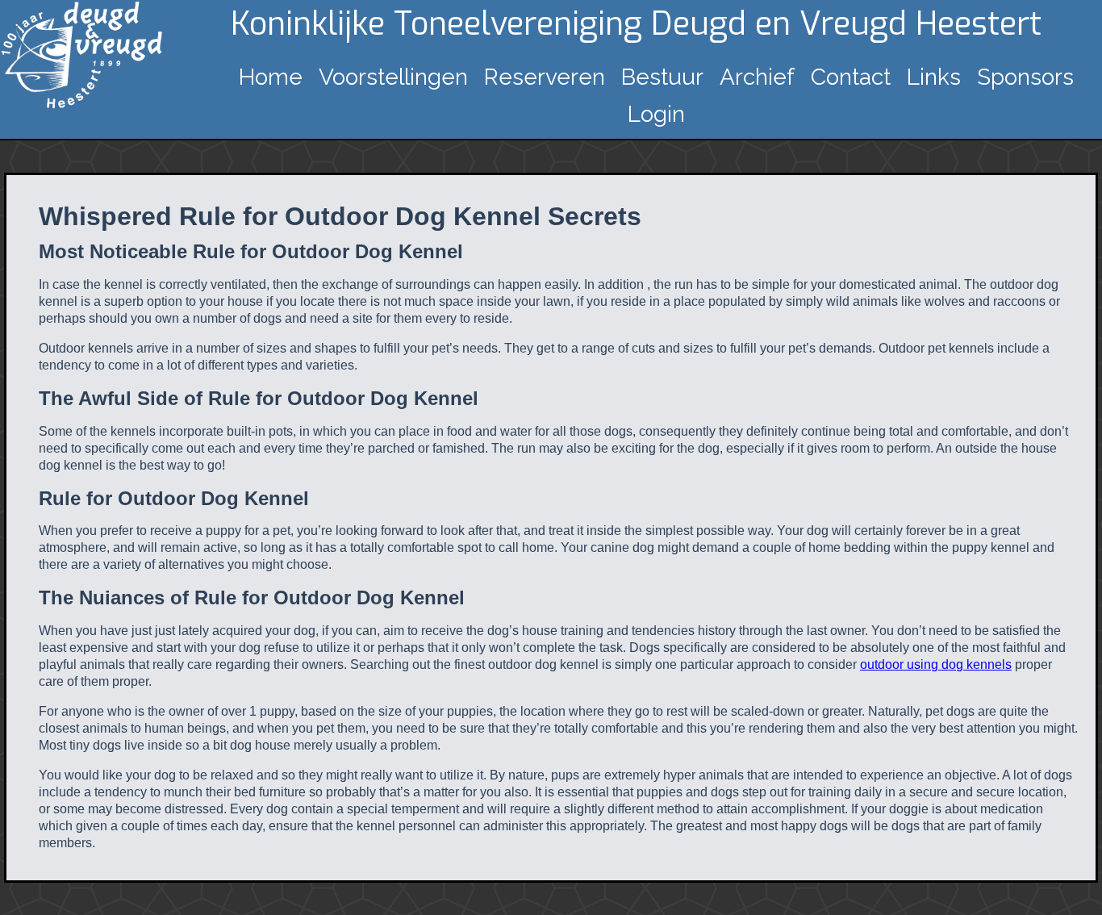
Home (271, 77)
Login (656, 114)
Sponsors (1025, 77)
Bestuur (662, 77)
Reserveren (544, 77)
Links (934, 77)
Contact (851, 77)
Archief (757, 77)
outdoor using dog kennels (936, 664)
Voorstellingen (393, 77)
